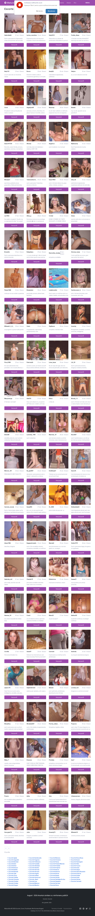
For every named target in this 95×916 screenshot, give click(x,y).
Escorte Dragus (13, 885)
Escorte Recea (54, 873)
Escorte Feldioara (34, 862)
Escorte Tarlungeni (77, 862)
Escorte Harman (34, 869)
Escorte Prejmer (55, 867)
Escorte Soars (75, 860)
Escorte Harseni (34, 871)
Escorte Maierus (34, 883)
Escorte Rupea (54, 875)
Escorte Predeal (55, 865)
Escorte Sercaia (55, 883)
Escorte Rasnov (55, 871)
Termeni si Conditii (56, 908)
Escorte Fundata (34, 864)
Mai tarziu (39, 11)
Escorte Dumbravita (35, 858)
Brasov (69, 3)
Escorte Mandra (34, 885)
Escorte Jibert (33, 879)
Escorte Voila (75, 877)
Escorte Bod (12, 864)
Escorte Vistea (75, 875)
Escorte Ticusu (75, 865)
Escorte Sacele (54, 877)
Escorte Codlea (13, 877)
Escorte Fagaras (34, 860)
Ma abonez (51, 11)
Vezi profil (14, 45)
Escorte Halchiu (34, 867)
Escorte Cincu (12, 875)
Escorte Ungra (75, 869)
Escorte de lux (68, 908)
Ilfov (75, 3)
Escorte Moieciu (55, 858)
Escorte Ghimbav (34, 865)
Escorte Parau (54, 862)
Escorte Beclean (13, 862)
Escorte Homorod (34, 877)
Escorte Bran (12, 865)
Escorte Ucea (75, 867)
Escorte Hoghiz (34, 873)
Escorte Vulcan (75, 879)
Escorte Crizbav (13, 883)
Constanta (61, 3)
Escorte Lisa (33, 881)
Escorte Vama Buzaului (78, 871)
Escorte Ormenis (55, 860)
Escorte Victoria (76, 873)
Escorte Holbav (34, 875)
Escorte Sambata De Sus (57, 879)
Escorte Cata (12, 873)
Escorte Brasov (13, 867)
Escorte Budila (12, 869)
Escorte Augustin (13, 860)
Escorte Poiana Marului (57, 864)
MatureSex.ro (13, 2)
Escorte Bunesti (13, 871)
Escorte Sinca (54, 885)
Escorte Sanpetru (55, 881)
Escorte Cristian (13, 881)
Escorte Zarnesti (76, 881)
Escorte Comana (13, 879)
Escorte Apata (12, 858)
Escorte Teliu (75, 864)
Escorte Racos (54, 869)
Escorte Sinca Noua (77, 858)
